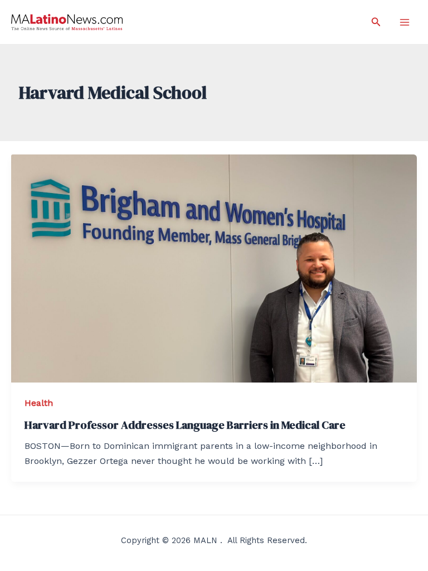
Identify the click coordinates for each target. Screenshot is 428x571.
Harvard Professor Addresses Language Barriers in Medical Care (185, 425)
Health (39, 403)
